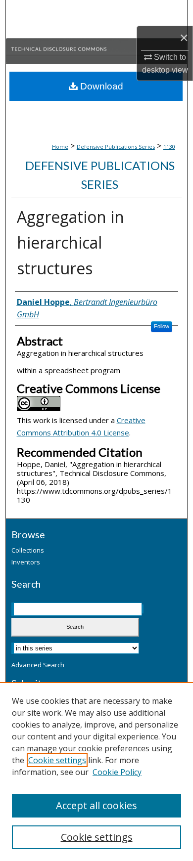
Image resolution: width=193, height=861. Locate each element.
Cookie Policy (117, 772)
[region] (96, 771)
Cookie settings (57, 760)
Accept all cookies (96, 805)
